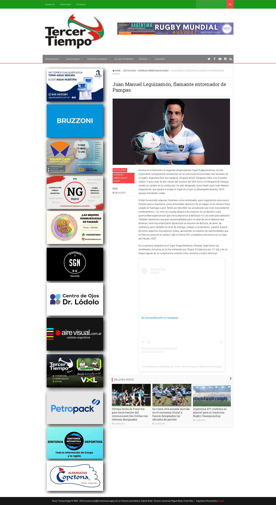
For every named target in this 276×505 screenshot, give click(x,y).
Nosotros (50, 4)
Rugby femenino (124, 59)
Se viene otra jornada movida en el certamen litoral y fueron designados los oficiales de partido (171, 414)
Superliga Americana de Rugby (153, 70)
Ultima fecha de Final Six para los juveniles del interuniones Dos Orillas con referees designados (130, 414)
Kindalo (220, 501)
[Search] (230, 4)
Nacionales (73, 59)
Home (118, 70)
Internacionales (97, 59)
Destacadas (129, 70)
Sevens (143, 59)
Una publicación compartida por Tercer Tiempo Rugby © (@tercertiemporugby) (182, 366)
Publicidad (65, 4)
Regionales (52, 59)
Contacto (81, 4)
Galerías (160, 59)
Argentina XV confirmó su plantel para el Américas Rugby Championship (210, 412)
